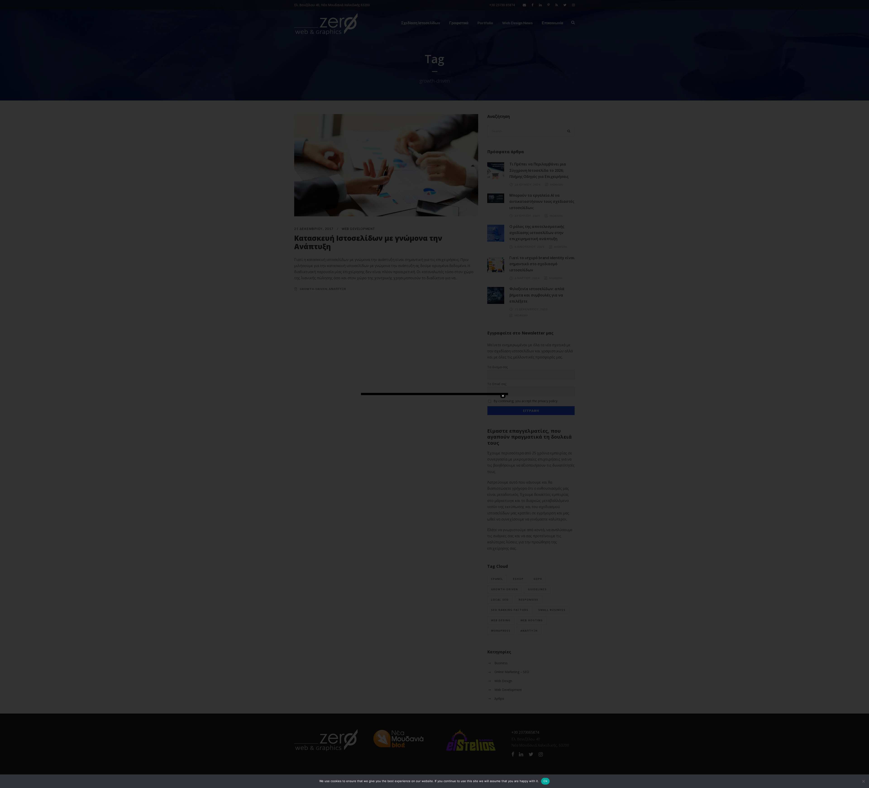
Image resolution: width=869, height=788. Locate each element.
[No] (863, 781)
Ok (545, 781)
